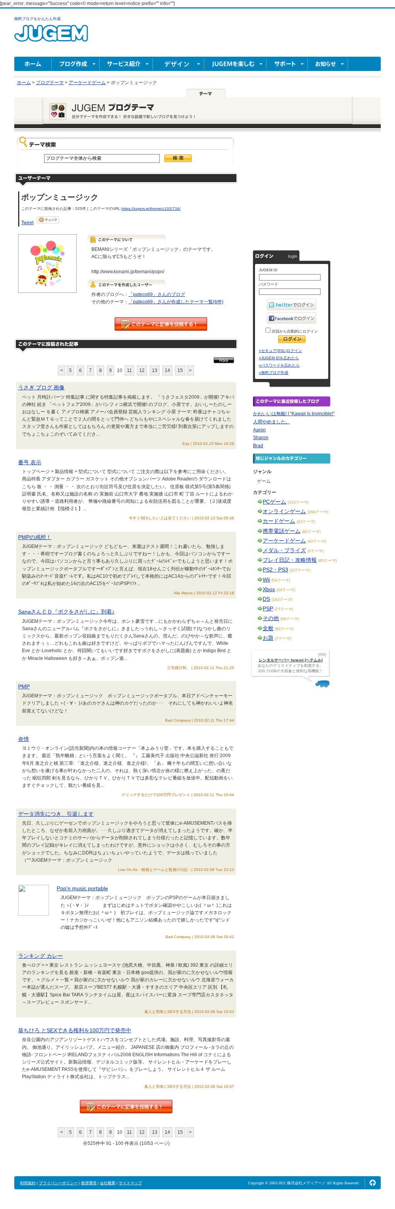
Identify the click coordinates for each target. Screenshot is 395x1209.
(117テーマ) (300, 570)
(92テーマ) (284, 629)
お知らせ (328, 64)
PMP (24, 686)
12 (142, 370)
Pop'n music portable (82, 888)
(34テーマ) (286, 590)
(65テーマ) (327, 560)
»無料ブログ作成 (273, 372)
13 (154, 370)
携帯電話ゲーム (281, 531)
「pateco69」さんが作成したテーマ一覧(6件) (175, 301)
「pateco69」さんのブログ (156, 294)
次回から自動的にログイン (294, 331)
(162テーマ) (282, 599)
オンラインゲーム (284, 511)
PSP (268, 608)
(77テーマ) (284, 609)
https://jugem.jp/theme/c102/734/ (151, 208)
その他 (271, 618)
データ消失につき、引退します (56, 814)
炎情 (23, 739)
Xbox (269, 589)
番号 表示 (29, 462)
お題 (268, 638)
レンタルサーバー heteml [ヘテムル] (290, 660)
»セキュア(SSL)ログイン (280, 350)
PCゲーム (274, 502)
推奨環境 (88, 1183)
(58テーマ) (289, 619)
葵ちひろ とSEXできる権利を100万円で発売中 (74, 1030)
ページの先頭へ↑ (373, 1182)
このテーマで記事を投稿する (161, 324)
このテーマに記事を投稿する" (126, 1106)
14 (167, 370)
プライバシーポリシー (58, 1183)
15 (180, 370)
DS (266, 599)
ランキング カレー (40, 956)
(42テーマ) (316, 541)
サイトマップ (130, 1183)
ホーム (33, 64)
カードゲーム (279, 521)
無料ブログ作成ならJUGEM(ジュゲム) (51, 37)
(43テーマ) (306, 521)
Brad (258, 445)
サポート (287, 64)
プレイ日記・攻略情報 (290, 560)
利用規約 (27, 1183)
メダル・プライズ (284, 550)
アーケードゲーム (284, 541)
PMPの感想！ (34, 537)
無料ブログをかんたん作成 (37, 19)
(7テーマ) (283, 638)
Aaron (259, 430)
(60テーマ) (311, 531)
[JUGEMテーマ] (206, 93)
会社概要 (107, 1183)
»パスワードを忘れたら (279, 365)
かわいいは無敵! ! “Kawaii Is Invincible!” (293, 413)
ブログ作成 (76, 64)
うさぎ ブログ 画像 (41, 387)
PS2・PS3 (275, 569)
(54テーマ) (281, 580)
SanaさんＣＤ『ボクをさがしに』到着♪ (66, 612)
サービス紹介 (126, 64)
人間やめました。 (271, 421)
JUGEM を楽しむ (235, 64)
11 (129, 370)
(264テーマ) (317, 512)
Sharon (260, 437)
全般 (268, 628)
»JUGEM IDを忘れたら (279, 358)
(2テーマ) (315, 551)
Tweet (27, 222)
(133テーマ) (298, 502)
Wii (266, 580)
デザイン (178, 64)
